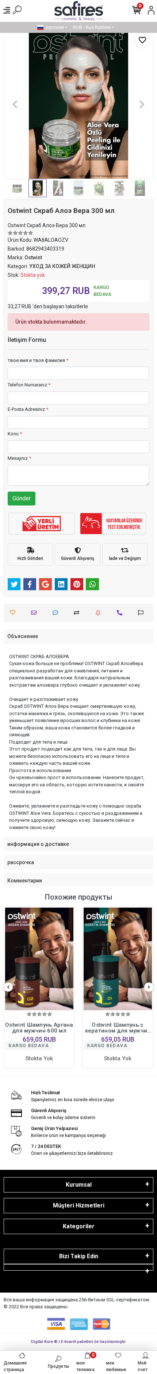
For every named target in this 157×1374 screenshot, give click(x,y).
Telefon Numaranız (29, 385)
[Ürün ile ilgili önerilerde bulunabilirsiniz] (142, 612)
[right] (149, 987)
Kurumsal (79, 1184)
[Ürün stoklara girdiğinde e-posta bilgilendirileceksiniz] (100, 612)
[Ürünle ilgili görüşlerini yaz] (57, 612)
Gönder (21, 498)
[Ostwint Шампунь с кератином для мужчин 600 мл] (39, 959)
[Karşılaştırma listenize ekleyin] (78, 612)
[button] (15, 104)
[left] (8, 987)
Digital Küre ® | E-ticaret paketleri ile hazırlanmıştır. (78, 1341)
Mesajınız (19, 458)
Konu (15, 433)
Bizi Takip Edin (78, 1256)
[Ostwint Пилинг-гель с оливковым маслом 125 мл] (118, 959)
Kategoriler (79, 1226)
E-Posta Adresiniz (28, 409)
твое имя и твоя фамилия (38, 360)
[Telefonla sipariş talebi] (121, 612)
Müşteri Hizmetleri (78, 1205)
